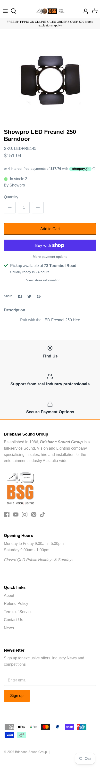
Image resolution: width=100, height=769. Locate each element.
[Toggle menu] (5, 11)
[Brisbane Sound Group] (50, 11)
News (9, 628)
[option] (50, 77)
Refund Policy (16, 603)
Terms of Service (18, 612)
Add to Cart (50, 229)
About (9, 595)
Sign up (17, 696)
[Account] (84, 11)
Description (14, 310)
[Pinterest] (33, 514)
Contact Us (13, 620)
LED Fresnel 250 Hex (61, 320)
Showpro (17, 185)
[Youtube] (15, 514)
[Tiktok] (42, 514)
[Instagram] (24, 514)
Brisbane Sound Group (31, 752)
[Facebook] (6, 514)
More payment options (50, 257)
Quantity (11, 197)
